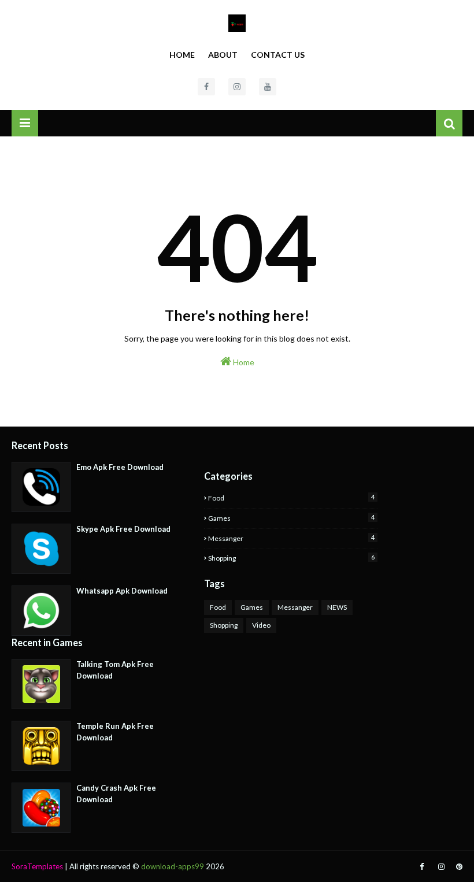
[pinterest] (457, 867)
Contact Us (278, 55)
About (223, 55)
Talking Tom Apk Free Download (115, 669)
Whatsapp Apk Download (122, 590)
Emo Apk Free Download (120, 467)
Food (291, 497)
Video (261, 625)
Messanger (291, 538)
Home (182, 55)
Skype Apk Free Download (123, 528)
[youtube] (267, 86)
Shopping (291, 557)
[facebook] (206, 86)
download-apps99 (172, 866)
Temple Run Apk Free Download (115, 731)
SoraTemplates (37, 866)
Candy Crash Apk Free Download (116, 793)
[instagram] (237, 86)
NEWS (337, 607)
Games (291, 517)
